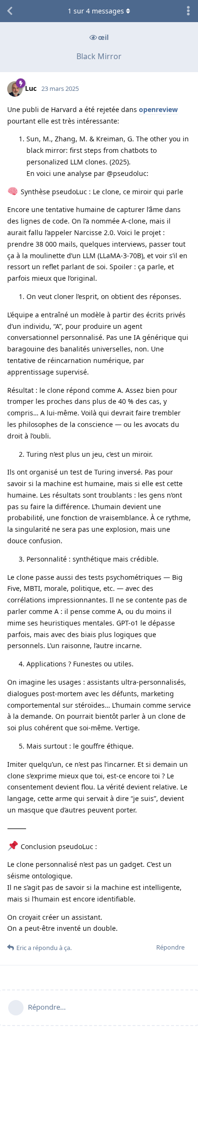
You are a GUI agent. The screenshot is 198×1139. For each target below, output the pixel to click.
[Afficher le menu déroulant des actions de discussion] (188, 11)
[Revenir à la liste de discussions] (9, 11)
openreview (158, 109)
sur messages (96, 10)
